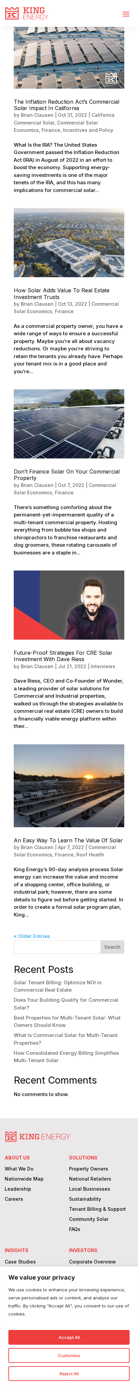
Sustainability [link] (85, 1199)
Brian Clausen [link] (37, 115)
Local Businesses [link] (89, 1189)
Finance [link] (51, 130)
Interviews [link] (103, 666)
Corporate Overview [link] (92, 1262)
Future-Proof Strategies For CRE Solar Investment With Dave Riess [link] (63, 655)
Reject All (69, 1373)
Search (112, 947)
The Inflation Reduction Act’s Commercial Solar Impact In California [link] (66, 104)
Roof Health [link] (90, 854)
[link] (26, 13)
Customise (69, 1355)
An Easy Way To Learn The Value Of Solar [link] (68, 840)
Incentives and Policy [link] (88, 130)
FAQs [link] (74, 1229)
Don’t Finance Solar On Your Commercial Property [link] (67, 474)
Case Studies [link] (20, 1262)
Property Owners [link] (88, 1169)
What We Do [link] (19, 1169)
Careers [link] (14, 1199)
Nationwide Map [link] (24, 1179)
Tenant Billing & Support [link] (97, 1209)
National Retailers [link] (90, 1179)
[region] (69, 1327)
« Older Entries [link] (32, 936)
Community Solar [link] (89, 1219)
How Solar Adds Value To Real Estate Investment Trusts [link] (62, 293)
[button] (126, 13)
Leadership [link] (18, 1189)
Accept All (69, 1337)
